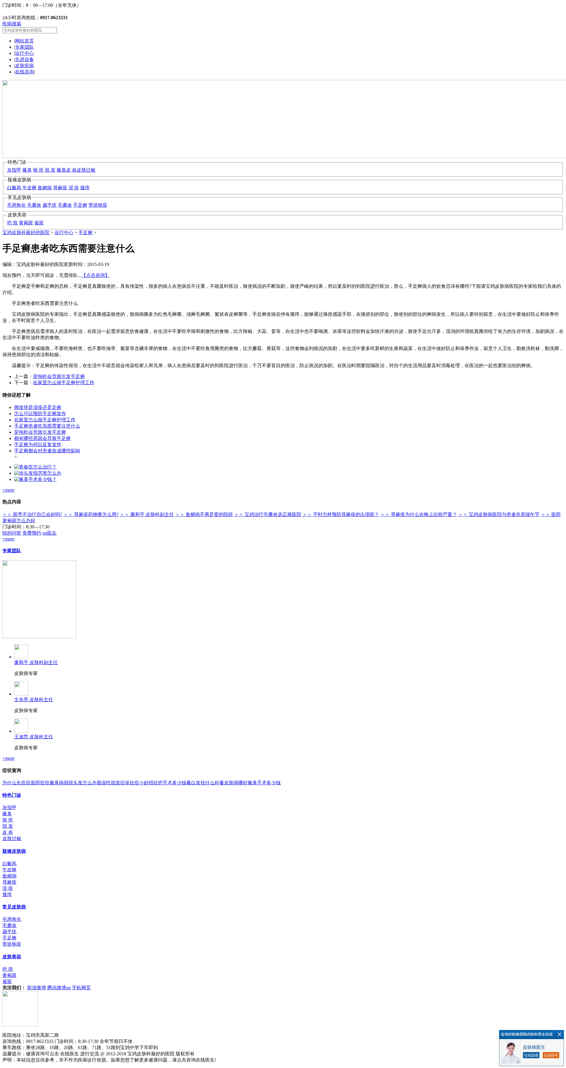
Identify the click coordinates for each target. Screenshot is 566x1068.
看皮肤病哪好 (233, 782)
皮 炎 (71, 169)
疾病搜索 (11, 23)
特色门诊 (11, 795)
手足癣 (80, 205)
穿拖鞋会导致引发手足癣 (59, 376)
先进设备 (24, 59)
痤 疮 (38, 169)
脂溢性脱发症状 (113, 782)
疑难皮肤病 (14, 851)
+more (8, 489)
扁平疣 (49, 205)
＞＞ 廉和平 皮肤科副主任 (147, 514)
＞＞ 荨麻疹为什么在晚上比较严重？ (418, 514)
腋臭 (27, 169)
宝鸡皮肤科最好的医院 (26, 232)
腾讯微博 (56, 987)
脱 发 (50, 169)
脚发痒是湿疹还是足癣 (37, 407)
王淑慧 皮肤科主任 (33, 736)
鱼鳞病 (45, 187)
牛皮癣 (29, 187)
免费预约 (31, 532)
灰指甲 (14, 169)
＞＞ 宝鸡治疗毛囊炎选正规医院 (267, 514)
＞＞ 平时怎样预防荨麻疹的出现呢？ (340, 514)
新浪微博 (36, 987)
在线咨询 (24, 71)
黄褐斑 (26, 222)
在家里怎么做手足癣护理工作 (63, 382)
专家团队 (24, 47)
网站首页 (24, 40)
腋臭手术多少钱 (264, 782)
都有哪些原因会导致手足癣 (42, 438)
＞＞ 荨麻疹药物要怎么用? (91, 514)
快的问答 (11, 532)
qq (68, 987)
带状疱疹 (97, 205)
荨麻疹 (60, 187)
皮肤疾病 (24, 65)
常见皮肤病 (14, 906)
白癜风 (14, 187)
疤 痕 (12, 222)
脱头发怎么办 (82, 782)
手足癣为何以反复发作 (37, 444)
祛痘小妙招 (141, 782)
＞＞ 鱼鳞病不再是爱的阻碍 (204, 514)
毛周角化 (16, 205)
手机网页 (81, 987)
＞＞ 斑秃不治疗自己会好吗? (32, 514)
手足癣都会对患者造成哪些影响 (47, 450)
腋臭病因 (59, 782)
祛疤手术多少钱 (169, 782)
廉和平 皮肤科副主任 (36, 662)
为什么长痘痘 (16, 782)
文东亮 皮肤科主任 (33, 699)
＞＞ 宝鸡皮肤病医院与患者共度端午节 (498, 514)
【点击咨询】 (95, 275)
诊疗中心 (24, 53)
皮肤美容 (11, 956)
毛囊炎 (34, 205)
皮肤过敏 (86, 169)
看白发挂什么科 (202, 782)
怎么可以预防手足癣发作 (40, 413)
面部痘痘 (40, 782)
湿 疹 (73, 187)
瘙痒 (85, 187)
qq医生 (49, 532)
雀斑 (39, 222)
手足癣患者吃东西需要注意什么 (47, 425)
